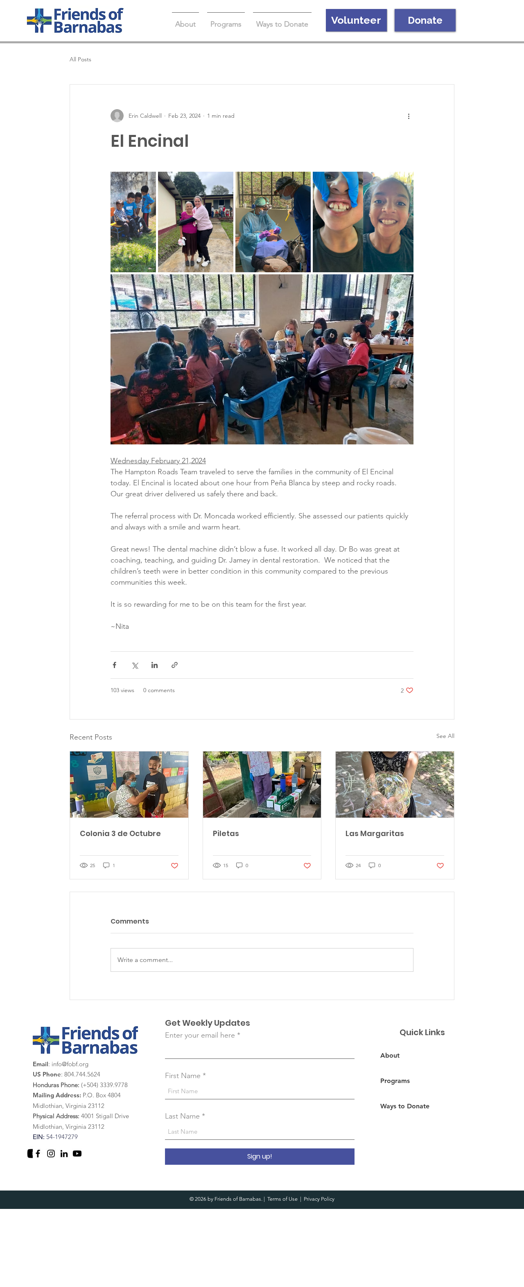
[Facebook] (38, 1153)
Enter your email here (200, 1035)
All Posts (80, 59)
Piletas (226, 833)
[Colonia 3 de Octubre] (129, 784)
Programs (395, 1081)
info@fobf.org (70, 1064)
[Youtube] (77, 1153)
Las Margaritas (375, 833)
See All (445, 736)
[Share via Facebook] (114, 665)
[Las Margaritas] (395, 784)
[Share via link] (174, 665)
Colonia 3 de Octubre (120, 833)
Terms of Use (282, 1199)
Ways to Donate (404, 1106)
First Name (183, 1075)
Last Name (182, 1116)
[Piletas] (262, 784)
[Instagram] (51, 1153)
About (390, 1055)
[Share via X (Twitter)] (134, 665)
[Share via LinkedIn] (154, 665)
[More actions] (408, 116)
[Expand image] (133, 222)
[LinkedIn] (64, 1153)
